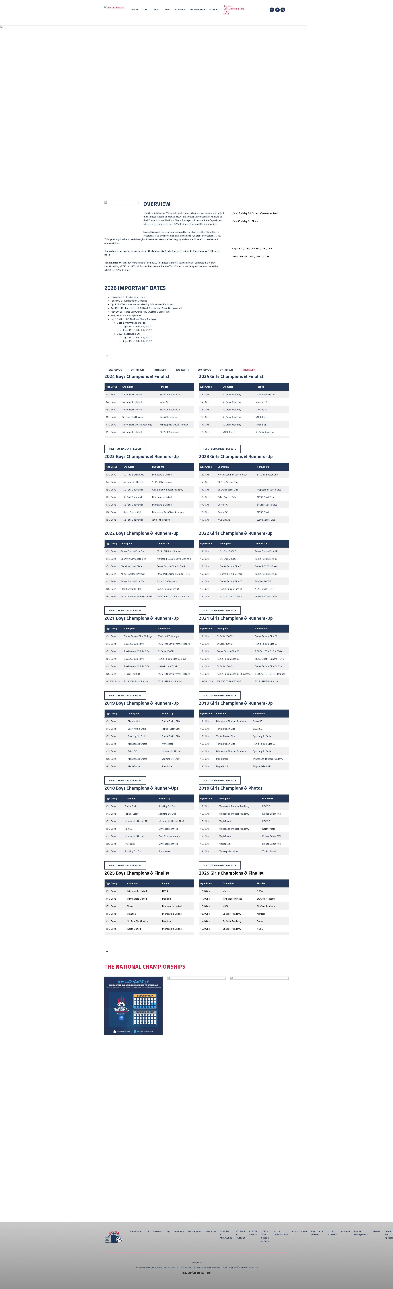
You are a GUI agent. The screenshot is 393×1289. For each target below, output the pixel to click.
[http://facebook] (272, 10)
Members (180, 9)
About (134, 9)
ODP (145, 9)
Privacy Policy (196, 1262)
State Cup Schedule (259, 286)
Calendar (376, 1231)
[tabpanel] (196, 413)
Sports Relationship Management (182, 1267)
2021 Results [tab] (160, 369)
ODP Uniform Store (234, 8)
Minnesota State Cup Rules (259, 298)
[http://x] (277, 10)
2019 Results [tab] (182, 369)
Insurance (345, 1231)
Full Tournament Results (125, 449)
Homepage (135, 1231)
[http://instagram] (282, 10)
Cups (167, 9)
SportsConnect (299, 1231)
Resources (215, 9)
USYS (226, 13)
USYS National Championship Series (258, 310)
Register (228, 6)
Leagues (156, 9)
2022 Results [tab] (137, 369)
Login (226, 11)
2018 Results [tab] (204, 369)
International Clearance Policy (259, 334)
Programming (197, 9)
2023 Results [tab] (115, 369)
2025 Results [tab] (249, 369)
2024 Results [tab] (226, 369)
